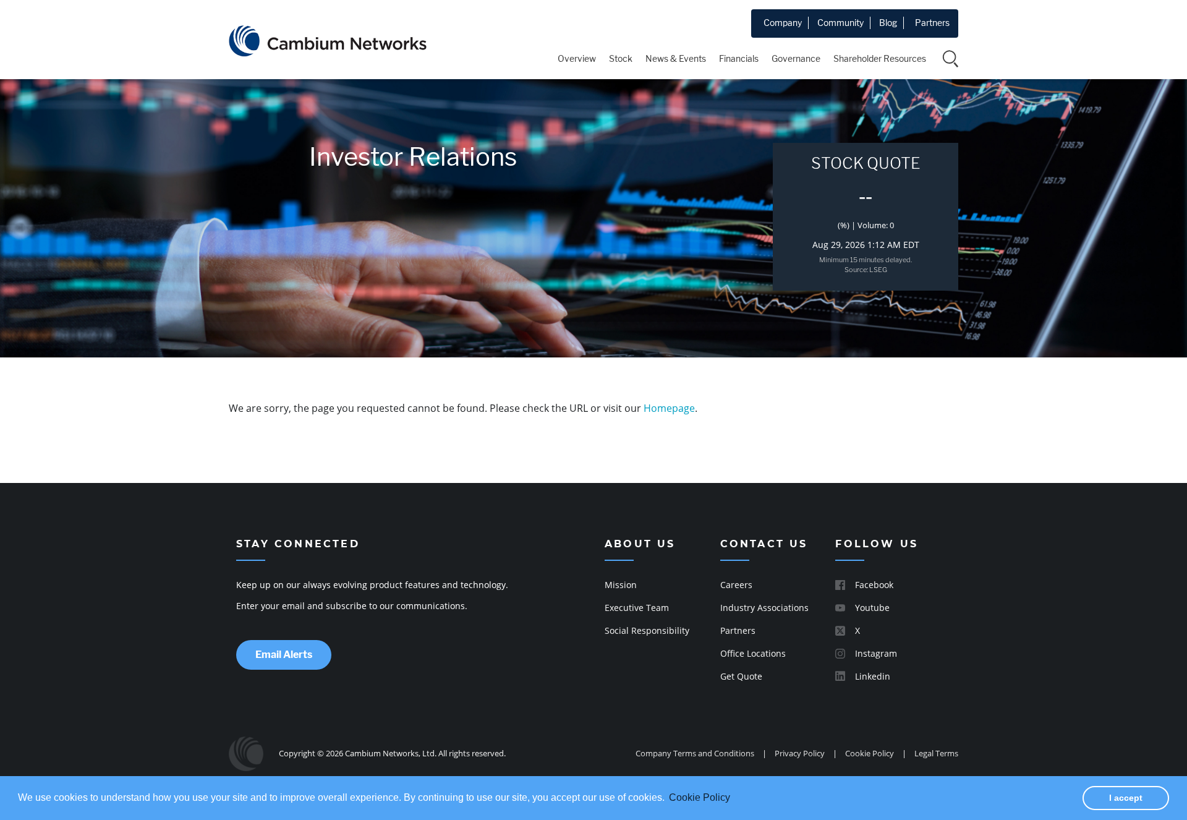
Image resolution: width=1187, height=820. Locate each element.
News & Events (675, 58)
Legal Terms (936, 753)
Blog (888, 22)
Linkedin (872, 676)
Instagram (876, 653)
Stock (620, 58)
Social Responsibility (647, 630)
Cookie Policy (869, 753)
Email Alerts (283, 654)
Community (840, 22)
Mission (621, 585)
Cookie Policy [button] (699, 797)
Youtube (872, 607)
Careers (736, 585)
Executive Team (637, 607)
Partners (932, 22)
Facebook (874, 585)
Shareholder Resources (879, 58)
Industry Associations (764, 607)
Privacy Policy (800, 753)
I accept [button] (1125, 798)
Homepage (669, 408)
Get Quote (741, 676)
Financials (739, 58)
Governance (796, 58)
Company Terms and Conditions (695, 753)
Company (783, 22)
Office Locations (753, 653)
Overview (577, 58)
